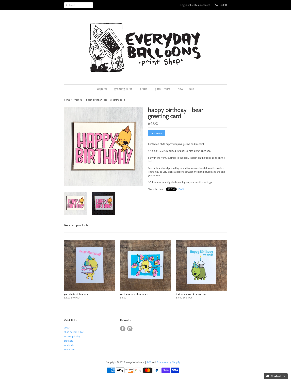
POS (149, 362)
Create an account (200, 5)
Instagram (130, 328)
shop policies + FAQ (74, 332)
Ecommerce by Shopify (168, 362)
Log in (184, 5)
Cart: (223, 5)
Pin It (181, 189)
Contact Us (277, 376)
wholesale (69, 345)
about (67, 327)
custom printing (72, 336)
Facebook (122, 328)
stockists (68, 340)
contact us (69, 349)
